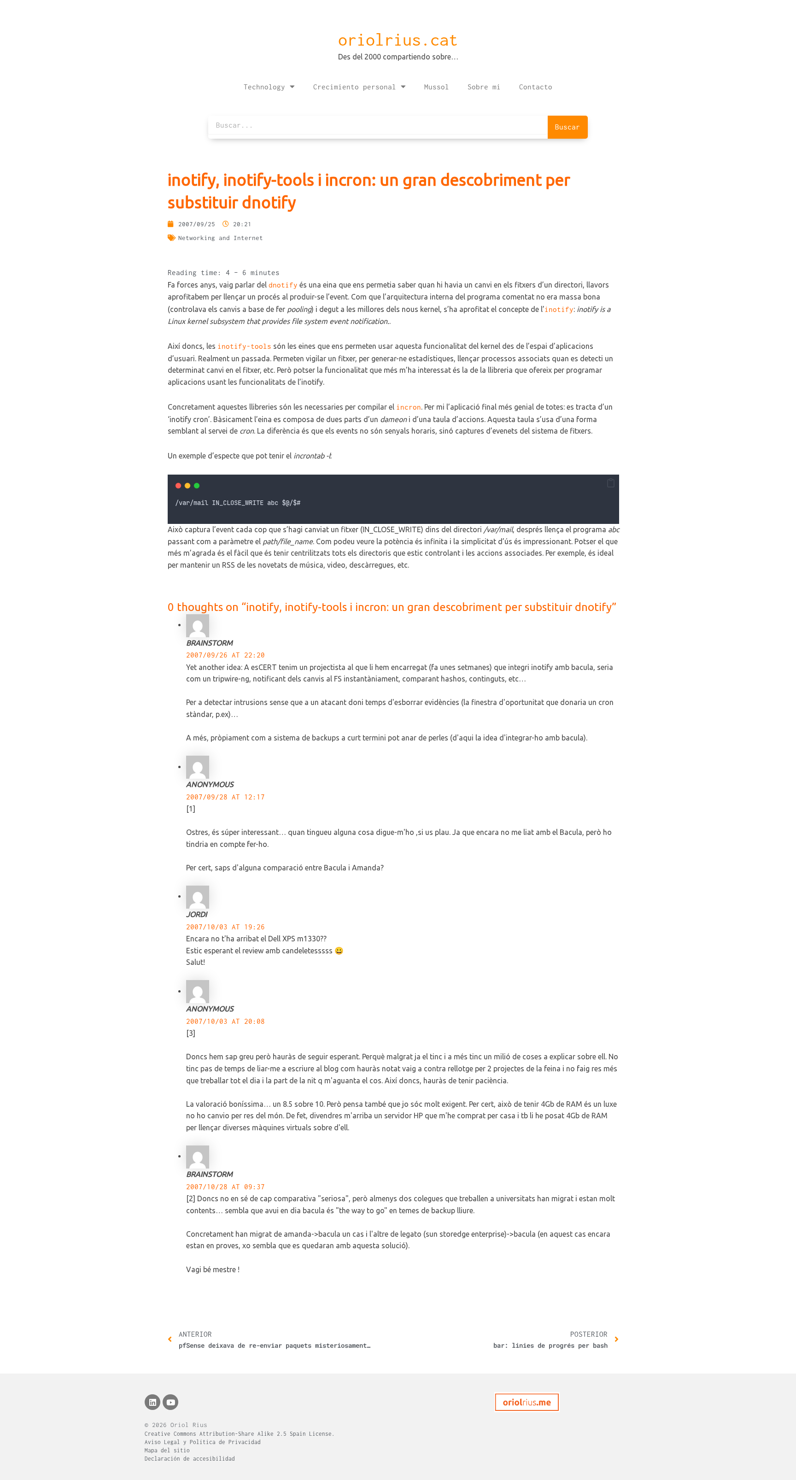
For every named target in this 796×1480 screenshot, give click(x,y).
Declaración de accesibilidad (190, 1459)
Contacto (535, 86)
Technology (264, 86)
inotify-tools (244, 346)
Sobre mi (484, 86)
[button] (611, 483)
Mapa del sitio (167, 1450)
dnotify (283, 285)
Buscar (567, 127)
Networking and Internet (220, 237)
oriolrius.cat (398, 39)
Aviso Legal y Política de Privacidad (203, 1442)
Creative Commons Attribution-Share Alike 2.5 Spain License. (240, 1434)
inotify (559, 309)
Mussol (436, 86)
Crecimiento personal (354, 86)
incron (408, 407)
